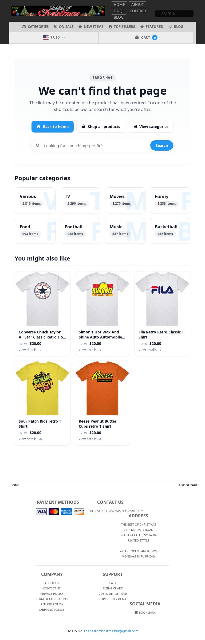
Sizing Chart (113, 588)
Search (162, 145)
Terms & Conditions (52, 599)
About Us (52, 583)
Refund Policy (52, 604)
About (137, 4)
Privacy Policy (52, 594)
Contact (138, 10)
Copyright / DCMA (113, 599)
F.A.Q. (118, 10)
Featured (154, 26)
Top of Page (188, 485)
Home (119, 4)
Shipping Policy (51, 610)
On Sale (66, 26)
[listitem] (35, 200)
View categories (153, 126)
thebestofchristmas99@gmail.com (111, 631)
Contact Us (52, 588)
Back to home (56, 126)
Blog (119, 17)
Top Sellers (124, 26)
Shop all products (104, 126)
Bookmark (147, 612)
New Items (93, 26)
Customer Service (113, 594)
